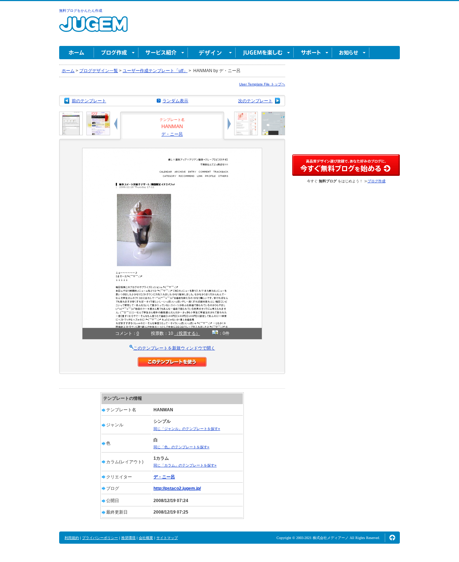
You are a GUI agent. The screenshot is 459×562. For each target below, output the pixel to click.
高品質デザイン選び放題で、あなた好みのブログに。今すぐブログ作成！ (346, 165)
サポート (313, 52)
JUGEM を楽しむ (265, 52)
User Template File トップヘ (262, 84)
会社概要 (146, 538)
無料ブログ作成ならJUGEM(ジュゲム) (93, 28)
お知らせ (350, 52)
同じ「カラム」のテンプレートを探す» (185, 465)
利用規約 (72, 538)
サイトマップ (167, 538)
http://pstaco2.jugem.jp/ (177, 488)
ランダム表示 (175, 100)
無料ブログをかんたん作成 (80, 11)
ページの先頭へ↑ (392, 537)
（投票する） (187, 333)
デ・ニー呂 (172, 134)
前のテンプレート (89, 100)
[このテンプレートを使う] (172, 360)
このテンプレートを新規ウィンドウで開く (174, 348)
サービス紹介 (163, 52)
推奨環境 (128, 538)
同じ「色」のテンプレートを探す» (181, 447)
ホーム (76, 52)
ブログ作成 (116, 52)
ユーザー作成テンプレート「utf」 (155, 70)
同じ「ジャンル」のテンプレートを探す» (186, 429)
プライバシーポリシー (100, 538)
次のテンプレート (255, 100)
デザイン (212, 52)
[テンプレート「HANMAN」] (172, 151)
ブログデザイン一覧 (98, 70)
